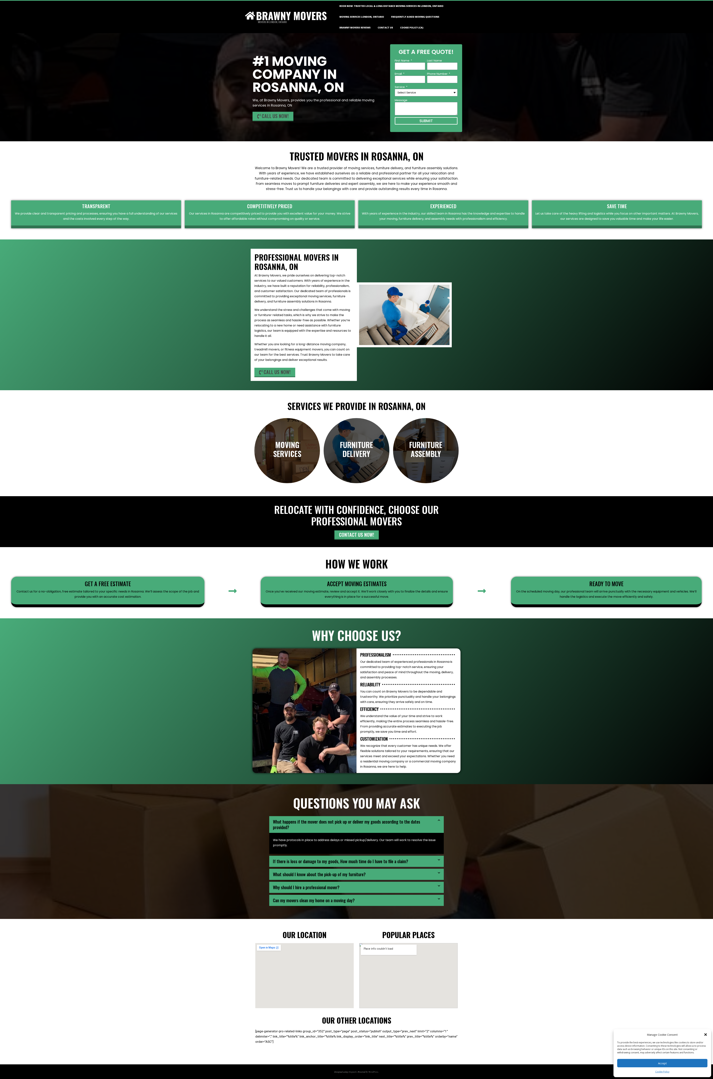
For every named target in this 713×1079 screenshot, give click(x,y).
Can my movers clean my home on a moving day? (314, 900)
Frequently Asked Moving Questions (415, 16)
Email (399, 74)
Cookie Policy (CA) (411, 27)
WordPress (373, 1071)
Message (401, 100)
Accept (662, 1063)
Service (400, 87)
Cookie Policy (662, 1071)
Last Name (434, 60)
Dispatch (352, 1071)
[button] (705, 1034)
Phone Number (437, 74)
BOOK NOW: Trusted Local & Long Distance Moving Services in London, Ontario (391, 6)
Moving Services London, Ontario (361, 16)
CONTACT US (385, 27)
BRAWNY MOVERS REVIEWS (355, 27)
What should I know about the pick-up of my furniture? (319, 874)
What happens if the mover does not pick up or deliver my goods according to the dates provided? (346, 824)
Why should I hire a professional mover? (306, 887)
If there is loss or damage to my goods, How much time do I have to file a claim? (340, 861)
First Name (402, 60)
